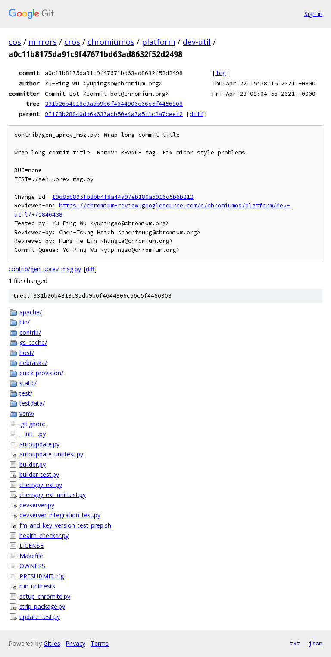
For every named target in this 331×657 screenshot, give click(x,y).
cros (72, 42)
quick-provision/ (41, 373)
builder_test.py (39, 474)
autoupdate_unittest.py (51, 454)
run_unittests (37, 586)
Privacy (75, 643)
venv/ (26, 413)
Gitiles (52, 643)
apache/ (30, 312)
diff (196, 114)
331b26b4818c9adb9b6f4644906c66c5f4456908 (114, 103)
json (315, 643)
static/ (28, 383)
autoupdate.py (39, 444)
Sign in (313, 13)
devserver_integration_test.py (59, 515)
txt (295, 643)
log (220, 73)
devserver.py (36, 505)
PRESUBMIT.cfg (41, 576)
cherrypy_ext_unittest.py (52, 494)
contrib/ (30, 332)
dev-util (197, 42)
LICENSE (31, 545)
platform (158, 42)
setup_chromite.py (44, 596)
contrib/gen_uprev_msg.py (45, 269)
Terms (100, 643)
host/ (26, 353)
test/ (25, 393)
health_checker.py (44, 535)
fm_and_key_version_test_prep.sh (65, 525)
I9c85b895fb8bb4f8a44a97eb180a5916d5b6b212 (123, 197)
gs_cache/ (33, 342)
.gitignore (32, 424)
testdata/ (32, 403)
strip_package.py (42, 606)
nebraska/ (33, 362)
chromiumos (110, 42)
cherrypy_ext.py (40, 485)
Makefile (31, 556)
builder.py (32, 464)
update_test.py (39, 617)
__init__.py (32, 434)
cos (15, 42)
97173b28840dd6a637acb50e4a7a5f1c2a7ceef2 (114, 114)
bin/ (24, 322)
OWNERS (32, 566)
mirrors (42, 42)
